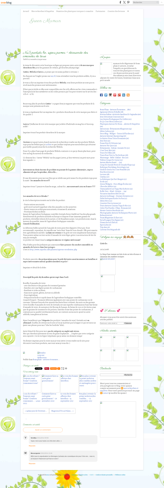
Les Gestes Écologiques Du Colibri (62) (115, 119)
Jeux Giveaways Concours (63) (112, 116)
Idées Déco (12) (106, 201)
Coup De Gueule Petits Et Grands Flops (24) (117, 165)
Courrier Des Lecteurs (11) (110, 203)
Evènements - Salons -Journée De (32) (115, 148)
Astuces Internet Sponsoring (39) (113, 136)
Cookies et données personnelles (104, 475)
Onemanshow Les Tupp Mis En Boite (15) (116, 189)
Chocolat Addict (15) (108, 186)
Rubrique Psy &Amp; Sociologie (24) (114, 167)
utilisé (48, 144)
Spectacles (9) (105, 225)
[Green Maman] (106, 68)
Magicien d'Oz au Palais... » (62, 411)
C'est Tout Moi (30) (107, 150)
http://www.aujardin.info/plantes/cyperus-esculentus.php (53, 249)
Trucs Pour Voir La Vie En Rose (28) (114, 155)
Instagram (110, 95)
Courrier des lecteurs (116, 11)
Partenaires (100, 11)
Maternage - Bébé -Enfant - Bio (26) (114, 157)
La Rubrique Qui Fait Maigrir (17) (113, 179)
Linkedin (123, 95)
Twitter (105, 95)
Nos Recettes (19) (107, 172)
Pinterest (114, 95)
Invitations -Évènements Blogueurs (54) (116, 128)
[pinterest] (128, 2)
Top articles (66, 475)
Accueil (26, 11)
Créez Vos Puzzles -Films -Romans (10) (115, 208)
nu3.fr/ (53, 76)
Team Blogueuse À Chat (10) (111, 217)
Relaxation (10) (106, 215)
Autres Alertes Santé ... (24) (111, 162)
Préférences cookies (120, 475)
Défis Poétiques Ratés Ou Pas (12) (113, 198)
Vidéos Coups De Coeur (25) (111, 160)
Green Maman (45, 20)
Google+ (119, 95)
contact (105, 393)
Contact (74, 475)
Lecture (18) (104, 174)
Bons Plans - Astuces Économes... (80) (115, 109)
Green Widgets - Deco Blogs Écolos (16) (115, 184)
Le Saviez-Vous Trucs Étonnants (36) (114, 138)
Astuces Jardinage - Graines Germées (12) (116, 196)
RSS (128, 95)
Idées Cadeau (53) (107, 131)
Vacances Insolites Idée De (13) (112, 193)
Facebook (101, 95)
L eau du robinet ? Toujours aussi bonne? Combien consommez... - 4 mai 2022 (31, 398)
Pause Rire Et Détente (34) (110, 143)
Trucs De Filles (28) (107, 153)
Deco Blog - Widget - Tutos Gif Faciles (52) (117, 133)
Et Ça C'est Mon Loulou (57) (111, 121)
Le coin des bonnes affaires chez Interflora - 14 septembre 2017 (68, 397)
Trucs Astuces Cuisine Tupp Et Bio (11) (115, 205)
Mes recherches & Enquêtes (42, 11)
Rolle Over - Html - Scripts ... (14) (113, 191)
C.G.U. (92, 475)
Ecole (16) (104, 181)
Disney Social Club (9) (108, 222)
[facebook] (120, 2)
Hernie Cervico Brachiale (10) (111, 210)
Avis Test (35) (105, 140)
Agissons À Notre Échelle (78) (111, 112)
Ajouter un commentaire (43, 430)
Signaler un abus (83, 475)
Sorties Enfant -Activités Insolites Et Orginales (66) (120, 114)
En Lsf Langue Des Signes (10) (111, 220)
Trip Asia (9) (105, 227)
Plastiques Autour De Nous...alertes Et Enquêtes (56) (120, 125)
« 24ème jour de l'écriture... (36, 411)
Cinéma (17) (104, 177)
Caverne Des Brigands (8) (110, 229)
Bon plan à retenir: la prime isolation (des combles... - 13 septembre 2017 (87, 397)
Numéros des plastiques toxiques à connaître (74, 11)
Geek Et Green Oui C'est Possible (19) (115, 169)
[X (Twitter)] (124, 2)
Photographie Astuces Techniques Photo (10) (118, 213)
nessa (47, 475)
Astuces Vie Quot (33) (108, 145)
